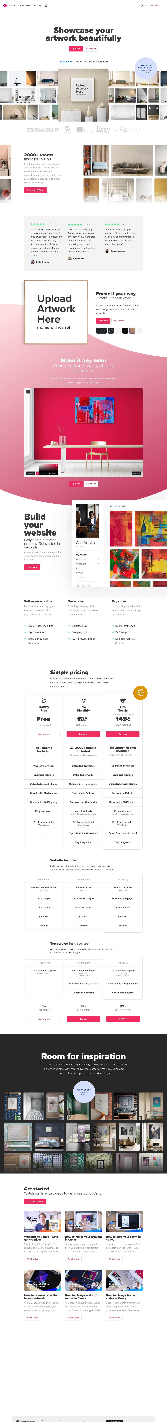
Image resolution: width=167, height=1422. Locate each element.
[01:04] (83, 1231)
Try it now (75, 48)
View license (43, 825)
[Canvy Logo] (4, 5)
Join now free (44, 734)
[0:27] (42, 1289)
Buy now (83, 734)
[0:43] (42, 1231)
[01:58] (124, 1289)
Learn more (32, 567)
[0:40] (124, 1231)
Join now (154, 5)
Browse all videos (35, 1201)
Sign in (142, 5)
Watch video (32, 1259)
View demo (91, 48)
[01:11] (83, 1289)
